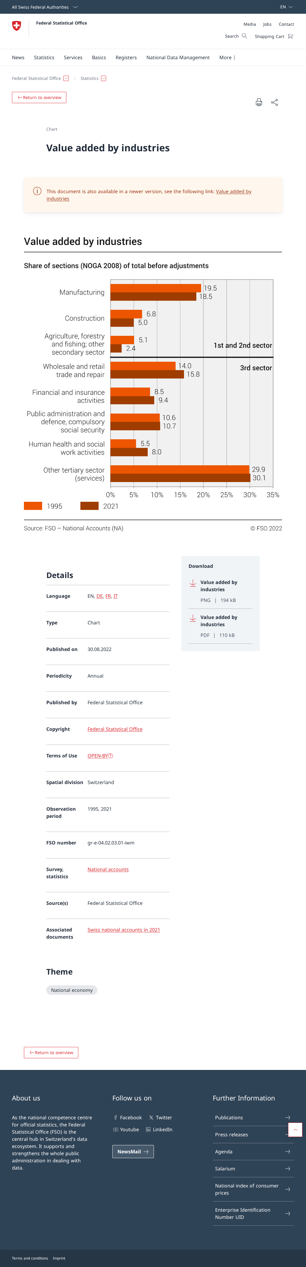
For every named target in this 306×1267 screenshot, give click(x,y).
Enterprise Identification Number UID (242, 1213)
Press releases (231, 1134)
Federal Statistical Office (61, 23)
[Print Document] (259, 102)
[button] (18, 57)
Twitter (164, 1117)
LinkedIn (162, 1129)
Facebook (131, 1117)
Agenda (223, 1151)
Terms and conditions (30, 1258)
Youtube (129, 1129)
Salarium (225, 1168)
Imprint (59, 1258)
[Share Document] (274, 102)
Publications (229, 1117)
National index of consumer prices (247, 1189)
